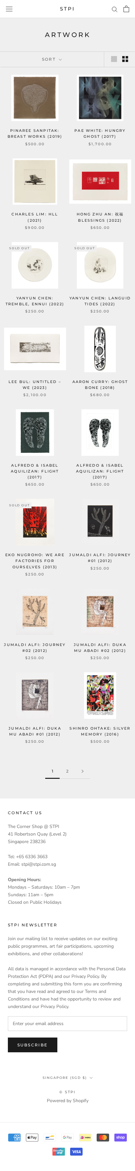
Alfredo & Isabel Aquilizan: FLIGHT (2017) (35, 471)
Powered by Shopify (67, 1101)
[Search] (115, 9)
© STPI (67, 1092)
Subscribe (32, 1044)
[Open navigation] (9, 9)
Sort (50, 59)
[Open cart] (126, 9)
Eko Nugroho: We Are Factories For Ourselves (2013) (35, 561)
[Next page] (82, 771)
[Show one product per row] (114, 59)
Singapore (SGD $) (65, 1078)
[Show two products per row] (125, 59)
